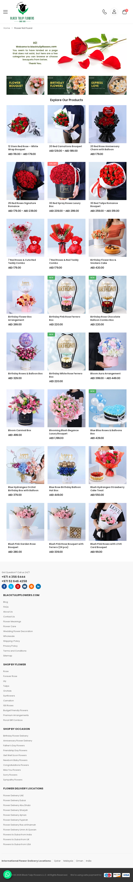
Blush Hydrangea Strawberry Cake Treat (107, 489)
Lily (4, 681)
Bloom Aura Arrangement (105, 373)
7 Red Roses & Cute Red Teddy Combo (22, 261)
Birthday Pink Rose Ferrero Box (64, 318)
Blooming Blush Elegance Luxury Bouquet (64, 432)
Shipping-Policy (11, 641)
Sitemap (7, 655)
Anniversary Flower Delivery (17, 740)
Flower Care (9, 626)
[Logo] (22, 12)
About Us (8, 611)
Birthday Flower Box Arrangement (20, 318)
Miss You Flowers (12, 769)
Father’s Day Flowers (14, 745)
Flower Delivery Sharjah (15, 810)
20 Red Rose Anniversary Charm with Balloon (104, 148)
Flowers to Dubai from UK (16, 839)
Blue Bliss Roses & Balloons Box (106, 432)
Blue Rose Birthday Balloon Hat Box (65, 489)
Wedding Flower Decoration (18, 631)
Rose (6, 671)
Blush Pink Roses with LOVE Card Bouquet (106, 545)
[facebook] (4, 586)
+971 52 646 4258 (14, 581)
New (51, 277)
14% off (52, 163)
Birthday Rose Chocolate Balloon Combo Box (105, 318)
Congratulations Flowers (16, 765)
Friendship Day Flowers (15, 750)
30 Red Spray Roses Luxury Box (64, 204)
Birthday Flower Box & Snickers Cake (103, 261)
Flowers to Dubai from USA (17, 844)
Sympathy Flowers (12, 779)
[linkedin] (38, 586)
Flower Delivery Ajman (14, 815)
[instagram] (17, 586)
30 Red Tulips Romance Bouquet (104, 204)
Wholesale (9, 636)
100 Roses (8, 705)
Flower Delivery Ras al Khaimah (19, 824)
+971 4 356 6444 (13, 577)
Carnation (8, 700)
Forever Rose (10, 676)
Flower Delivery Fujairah (15, 819)
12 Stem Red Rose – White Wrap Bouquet (23, 148)
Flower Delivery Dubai (14, 800)
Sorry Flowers (10, 774)
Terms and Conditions (14, 650)
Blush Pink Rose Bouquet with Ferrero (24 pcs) (66, 545)
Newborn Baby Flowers (15, 760)
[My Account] (114, 12)
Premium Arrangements (16, 715)
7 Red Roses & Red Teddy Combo (64, 261)
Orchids (7, 690)
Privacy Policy (10, 645)
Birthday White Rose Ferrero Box (65, 375)
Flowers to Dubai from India (17, 834)
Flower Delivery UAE (13, 795)
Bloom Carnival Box (19, 430)
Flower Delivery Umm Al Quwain (19, 829)
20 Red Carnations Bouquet (65, 146)
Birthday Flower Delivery (15, 735)
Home (7, 28)
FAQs (6, 606)
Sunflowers (9, 695)
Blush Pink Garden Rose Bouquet (22, 545)
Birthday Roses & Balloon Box (25, 373)
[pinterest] (31, 586)
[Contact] (104, 11)
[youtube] (24, 586)
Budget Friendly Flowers (15, 710)
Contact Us (9, 616)
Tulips (6, 686)
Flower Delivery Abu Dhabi (16, 805)
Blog (5, 602)
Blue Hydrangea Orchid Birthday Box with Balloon (23, 489)
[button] (5, 12)
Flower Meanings (12, 621)
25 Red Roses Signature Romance (22, 204)
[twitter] (11, 586)
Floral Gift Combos (13, 720)
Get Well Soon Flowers (15, 755)
